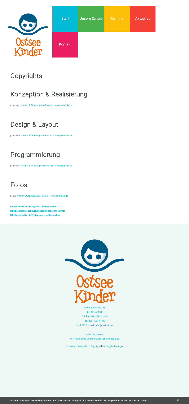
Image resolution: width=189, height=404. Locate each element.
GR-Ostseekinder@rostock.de (97, 325)
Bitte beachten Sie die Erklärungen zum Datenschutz (35, 215)
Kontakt (65, 44)
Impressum (71, 346)
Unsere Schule (91, 18)
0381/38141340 (99, 316)
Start (65, 18)
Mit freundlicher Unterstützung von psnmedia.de (94, 338)
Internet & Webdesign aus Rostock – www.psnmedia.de (46, 105)
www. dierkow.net (94, 334)
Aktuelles (142, 18)
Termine (117, 18)
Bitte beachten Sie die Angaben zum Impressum (33, 206)
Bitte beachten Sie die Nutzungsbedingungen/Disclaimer (37, 211)
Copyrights (96, 346)
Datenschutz (83, 346)
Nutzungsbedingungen (112, 346)
